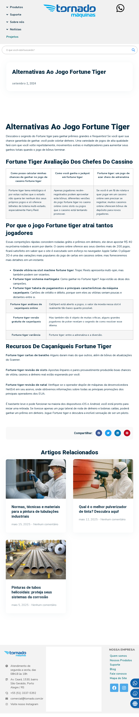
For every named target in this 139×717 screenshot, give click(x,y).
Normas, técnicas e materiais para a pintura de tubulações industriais (36, 512)
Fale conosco (118, 674)
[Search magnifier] (133, 50)
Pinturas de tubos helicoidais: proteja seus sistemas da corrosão (32, 592)
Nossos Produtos (121, 660)
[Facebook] (114, 688)
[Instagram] (124, 688)
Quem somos (118, 656)
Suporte (115, 664)
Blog (113, 669)
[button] (99, 433)
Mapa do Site (118, 678)
